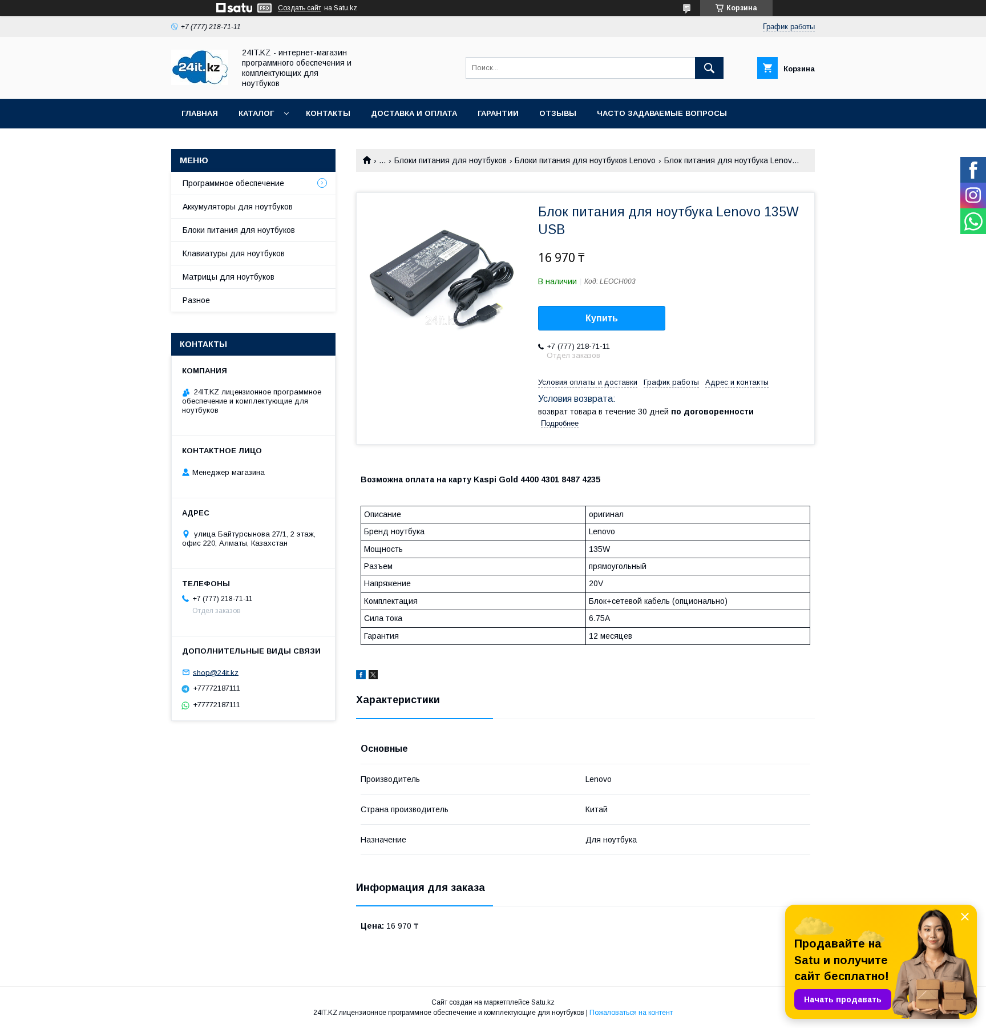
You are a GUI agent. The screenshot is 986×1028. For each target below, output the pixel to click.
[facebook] (361, 676)
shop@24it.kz (216, 672)
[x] (373, 676)
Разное (196, 300)
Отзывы (557, 113)
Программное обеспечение (233, 183)
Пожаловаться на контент (631, 1013)
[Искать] (709, 68)
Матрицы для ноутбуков (228, 276)
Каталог (256, 113)
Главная (199, 113)
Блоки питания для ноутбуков (450, 160)
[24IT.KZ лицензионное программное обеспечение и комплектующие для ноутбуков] (199, 82)
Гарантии (498, 113)
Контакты (328, 113)
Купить (601, 318)
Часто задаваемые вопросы (662, 113)
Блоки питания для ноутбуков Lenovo (585, 160)
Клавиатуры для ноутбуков (234, 253)
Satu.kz (543, 1002)
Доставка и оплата (414, 113)
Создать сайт (299, 8)
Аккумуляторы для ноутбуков (238, 206)
